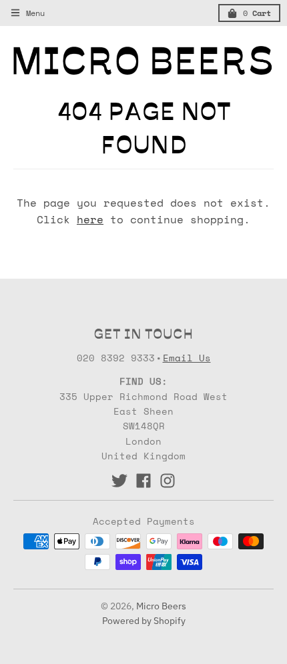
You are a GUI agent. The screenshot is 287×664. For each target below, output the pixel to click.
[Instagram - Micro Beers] (168, 481)
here (90, 219)
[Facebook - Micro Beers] (143, 481)
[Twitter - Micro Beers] (119, 481)
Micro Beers (161, 606)
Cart (257, 13)
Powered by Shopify (144, 621)
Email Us (187, 358)
